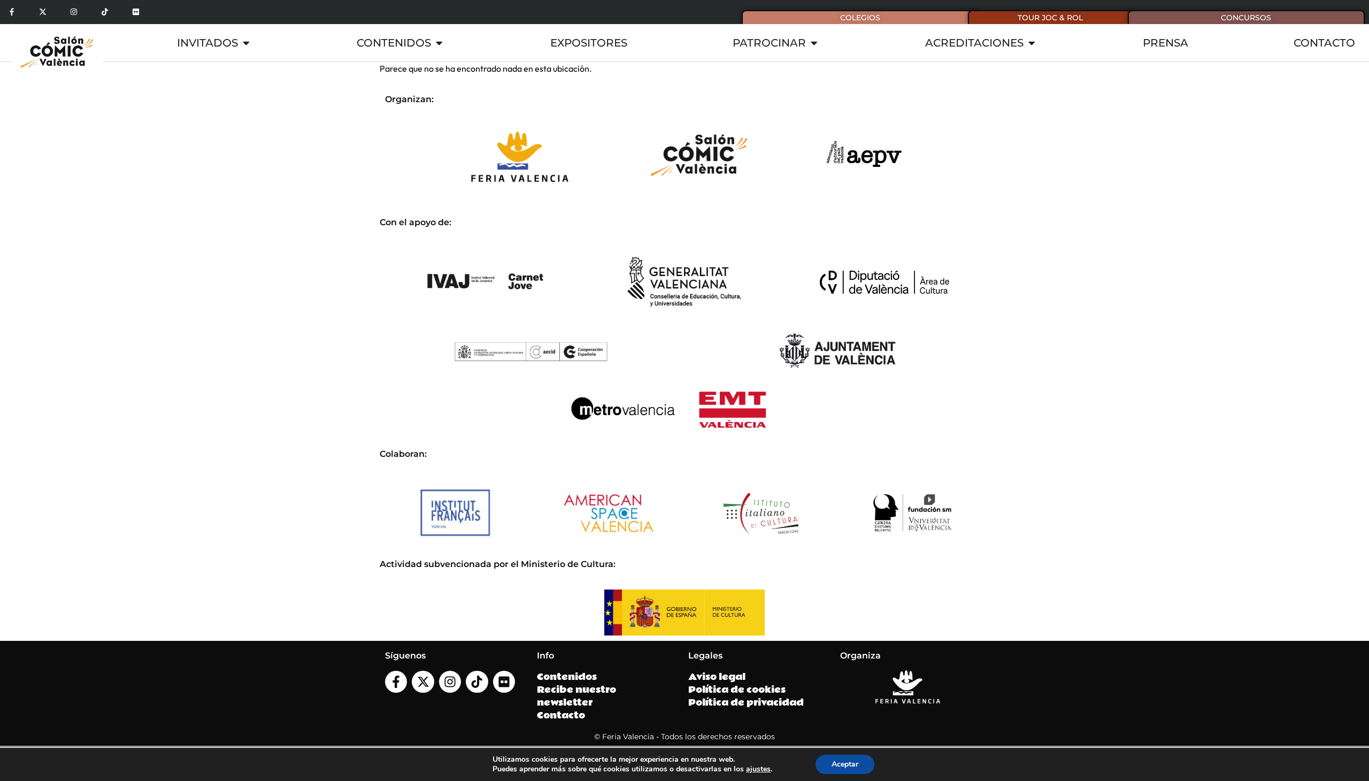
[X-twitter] (43, 12)
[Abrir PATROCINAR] (814, 43)
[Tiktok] (105, 12)
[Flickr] (136, 12)
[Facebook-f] (12, 12)
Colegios (860, 17)
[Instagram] (74, 12)
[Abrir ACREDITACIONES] (1031, 43)
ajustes (758, 769)
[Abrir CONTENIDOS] (439, 43)
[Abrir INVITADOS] (246, 43)
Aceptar (845, 764)
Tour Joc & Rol (1050, 17)
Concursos (1246, 17)
